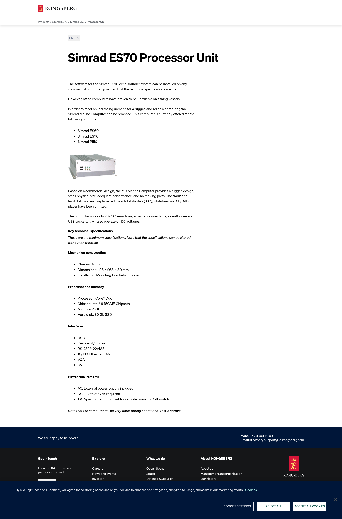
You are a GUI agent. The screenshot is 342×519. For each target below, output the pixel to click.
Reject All (273, 506)
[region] (171, 500)
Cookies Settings (237, 506)
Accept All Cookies (310, 506)
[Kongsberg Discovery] (57, 8)
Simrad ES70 (59, 21)
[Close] (335, 499)
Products (43, 21)
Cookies (251, 490)
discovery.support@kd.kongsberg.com (277, 440)
